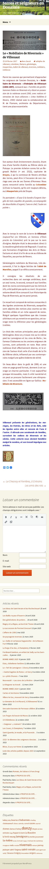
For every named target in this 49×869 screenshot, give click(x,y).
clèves (15, 823)
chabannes (24, 820)
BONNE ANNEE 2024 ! (11, 689)
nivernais (25, 845)
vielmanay (39, 853)
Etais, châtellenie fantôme (13, 663)
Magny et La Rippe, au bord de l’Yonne (18, 624)
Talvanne (10, 853)
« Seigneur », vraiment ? (12, 724)
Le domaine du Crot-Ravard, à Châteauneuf (20, 701)
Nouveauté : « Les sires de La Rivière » (18, 680)
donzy (27, 828)
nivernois (32, 67)
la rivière (7, 840)
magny (25, 841)
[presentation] (6, 517)
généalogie (31, 64)
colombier (14, 64)
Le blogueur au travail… (12, 684)
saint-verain (29, 849)
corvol (26, 823)
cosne (32, 823)
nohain (34, 845)
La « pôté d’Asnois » (11, 676)
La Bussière (30, 832)
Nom (5, 555)
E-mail (6, 560)
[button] (5, 517)
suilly (4, 853)
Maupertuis (12, 191)
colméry (21, 823)
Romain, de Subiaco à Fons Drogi (26, 771)
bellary (5, 820)
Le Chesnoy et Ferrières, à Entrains (22, 481)
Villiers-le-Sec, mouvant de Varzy (16, 697)
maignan (6, 845)
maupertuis (7, 67)
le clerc (15, 841)
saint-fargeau (15, 849)
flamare (23, 64)
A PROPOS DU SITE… (23, 775)
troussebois (25, 853)
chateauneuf (8, 823)
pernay (40, 845)
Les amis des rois (35, 485)
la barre (22, 833)
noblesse (6, 70)
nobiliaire (41, 67)
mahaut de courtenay (35, 841)
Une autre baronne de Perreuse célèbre (19, 708)
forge (11, 833)
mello (12, 845)
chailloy (33, 820)
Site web (7, 566)
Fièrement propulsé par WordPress (17, 863)
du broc (40, 829)
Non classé (26, 61)
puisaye (6, 849)
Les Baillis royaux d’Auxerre (14, 615)
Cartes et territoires (11, 693)
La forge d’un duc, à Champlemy (16, 648)
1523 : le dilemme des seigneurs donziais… (20, 739)
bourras (14, 820)
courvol (37, 823)
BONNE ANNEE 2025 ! (11, 659)
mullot (16, 845)
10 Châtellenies (9, 720)
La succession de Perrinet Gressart (17, 628)
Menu (5, 22)
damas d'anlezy (15, 829)
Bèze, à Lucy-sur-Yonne (12, 746)
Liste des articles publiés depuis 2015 (18, 751)
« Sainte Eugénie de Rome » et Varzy (17, 672)
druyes (34, 829)
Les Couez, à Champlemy (13, 728)
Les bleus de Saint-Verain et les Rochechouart (21, 608)
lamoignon (22, 836)
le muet (20, 841)
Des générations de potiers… (15, 620)
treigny (17, 853)
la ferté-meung (9, 836)
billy (9, 820)
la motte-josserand (35, 837)
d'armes (6, 828)
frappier (16, 833)
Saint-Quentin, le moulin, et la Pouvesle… (19, 732)
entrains (6, 833)
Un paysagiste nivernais (12, 636)
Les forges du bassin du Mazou (15, 715)
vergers (32, 853)
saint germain (41, 850)
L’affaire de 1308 (9, 632)
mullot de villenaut (20, 67)
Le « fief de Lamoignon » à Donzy (16, 667)
